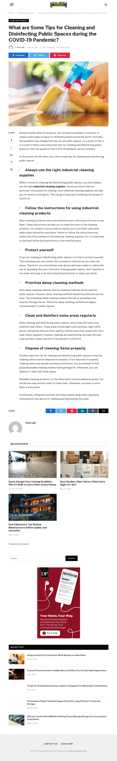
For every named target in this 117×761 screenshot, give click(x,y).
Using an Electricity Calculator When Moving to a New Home (56, 655)
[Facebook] (11, 140)
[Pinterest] (11, 162)
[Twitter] (11, 147)
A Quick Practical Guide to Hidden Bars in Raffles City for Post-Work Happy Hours (67, 670)
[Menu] (12, 4)
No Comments (49, 47)
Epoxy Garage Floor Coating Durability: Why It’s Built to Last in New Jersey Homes (32, 483)
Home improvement (19, 20)
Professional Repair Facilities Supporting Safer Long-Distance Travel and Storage (63, 702)
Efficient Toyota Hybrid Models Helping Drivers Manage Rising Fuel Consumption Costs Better (67, 717)
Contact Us (50, 744)
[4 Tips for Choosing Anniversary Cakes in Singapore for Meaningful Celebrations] (16, 689)
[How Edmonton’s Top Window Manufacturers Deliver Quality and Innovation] (33, 507)
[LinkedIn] (11, 155)
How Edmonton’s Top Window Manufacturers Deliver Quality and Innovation (28, 527)
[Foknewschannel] (58, 4)
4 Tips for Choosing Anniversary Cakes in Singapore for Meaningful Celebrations (67, 686)
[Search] (105, 4)
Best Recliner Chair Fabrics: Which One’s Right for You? (82, 483)
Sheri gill (21, 47)
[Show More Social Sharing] (73, 55)
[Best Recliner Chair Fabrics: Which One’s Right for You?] (84, 464)
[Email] (11, 169)
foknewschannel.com (77, 751)
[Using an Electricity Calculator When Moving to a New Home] (16, 659)
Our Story (67, 744)
